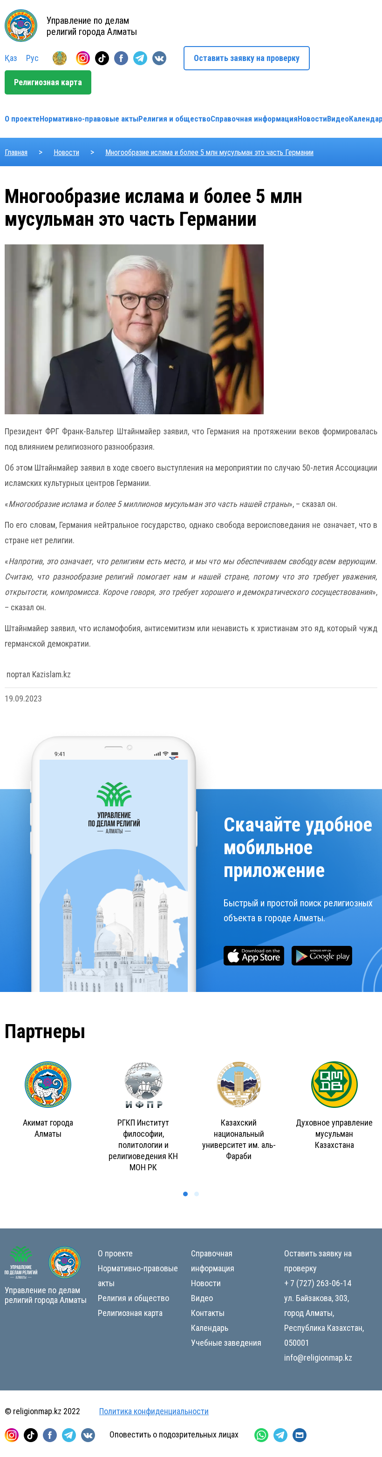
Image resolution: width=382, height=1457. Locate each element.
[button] (185, 1194)
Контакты (208, 1313)
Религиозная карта (48, 82)
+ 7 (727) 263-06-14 (317, 1283)
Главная (16, 152)
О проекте (22, 118)
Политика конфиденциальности (154, 1411)
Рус (32, 58)
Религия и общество (174, 118)
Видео (338, 118)
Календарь (209, 1328)
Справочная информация (254, 118)
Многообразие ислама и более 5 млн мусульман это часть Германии (209, 152)
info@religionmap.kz (318, 1358)
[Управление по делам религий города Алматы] (60, 58)
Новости (312, 118)
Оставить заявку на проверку (247, 58)
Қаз (11, 58)
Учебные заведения (226, 1343)
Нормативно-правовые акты (89, 118)
